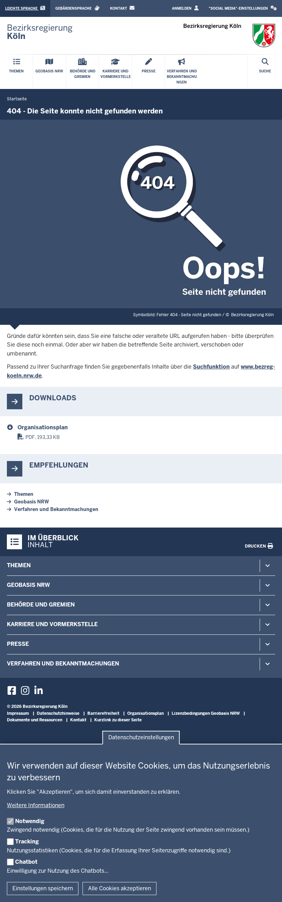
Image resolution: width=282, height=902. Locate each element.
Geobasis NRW (31, 502)
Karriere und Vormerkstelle (52, 624)
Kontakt (119, 8)
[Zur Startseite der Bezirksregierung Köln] (229, 35)
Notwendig (29, 821)
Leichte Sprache (22, 8)
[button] (243, 8)
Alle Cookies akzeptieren (119, 888)
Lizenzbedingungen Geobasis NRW (206, 713)
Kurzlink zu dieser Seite (118, 720)
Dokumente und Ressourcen (34, 720)
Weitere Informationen (35, 805)
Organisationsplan (43, 427)
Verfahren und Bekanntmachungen (56, 509)
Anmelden (182, 8)
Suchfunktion (211, 366)
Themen (23, 494)
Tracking (27, 841)
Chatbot (26, 861)
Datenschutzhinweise (58, 713)
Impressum (18, 713)
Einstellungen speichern (42, 888)
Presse (18, 644)
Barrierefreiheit (103, 713)
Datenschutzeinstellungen (141, 737)
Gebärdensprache (74, 8)
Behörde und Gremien (41, 604)
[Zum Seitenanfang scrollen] (268, 889)
